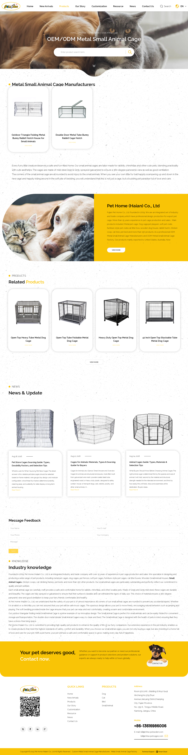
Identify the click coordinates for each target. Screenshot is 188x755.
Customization (99, 6)
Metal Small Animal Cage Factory (124, 752)
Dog (104, 694)
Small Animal (94, 33)
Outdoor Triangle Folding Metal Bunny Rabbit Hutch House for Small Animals (28, 138)
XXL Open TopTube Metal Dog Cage (160, 339)
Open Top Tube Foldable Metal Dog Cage (28, 339)
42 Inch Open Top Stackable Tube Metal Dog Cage (116, 339)
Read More (15, 490)
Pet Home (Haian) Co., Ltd (45, 752)
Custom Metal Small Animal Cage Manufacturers (91, 752)
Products (64, 6)
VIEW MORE (116, 250)
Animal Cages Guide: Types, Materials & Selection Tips (148, 463)
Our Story (80, 6)
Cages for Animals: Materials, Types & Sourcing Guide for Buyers (93, 463)
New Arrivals (46, 6)
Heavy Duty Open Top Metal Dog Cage (72, 339)
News (133, 6)
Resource (118, 6)
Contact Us (148, 6)
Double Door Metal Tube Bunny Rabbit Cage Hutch (72, 136)
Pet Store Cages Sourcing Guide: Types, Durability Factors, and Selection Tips (31, 464)
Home (30, 6)
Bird (103, 701)
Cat (103, 698)
